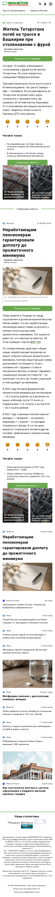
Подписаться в (28, 58)
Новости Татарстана (14, 23)
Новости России (12, 601)
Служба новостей (13, 49)
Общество (10, 223)
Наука (8, 616)
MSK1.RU (35, 342)
